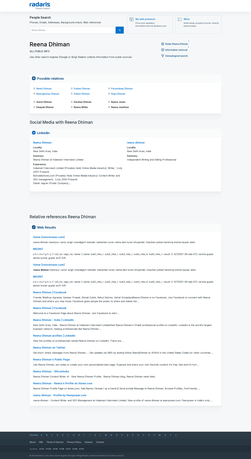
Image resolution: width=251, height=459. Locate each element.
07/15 (81, 449)
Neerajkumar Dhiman (47, 93)
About (33, 442)
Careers (89, 442)
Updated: (34, 449)
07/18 (61, 449)
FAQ (41, 442)
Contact (100, 442)
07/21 (41, 449)
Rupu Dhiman (118, 93)
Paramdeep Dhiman (122, 88)
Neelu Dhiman (44, 88)
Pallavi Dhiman (82, 93)
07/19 (55, 449)
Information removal (176, 49)
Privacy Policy (74, 442)
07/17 (68, 449)
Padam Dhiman (82, 88)
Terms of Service (54, 442)
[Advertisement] (125, 67)
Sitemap (34, 435)
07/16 (74, 449)
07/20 (48, 449)
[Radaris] (40, 4)
